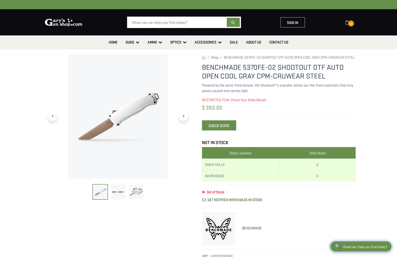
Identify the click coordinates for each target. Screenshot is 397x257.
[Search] (233, 22)
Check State (219, 125)
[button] (52, 116)
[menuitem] (113, 42)
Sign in (292, 22)
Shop (214, 57)
